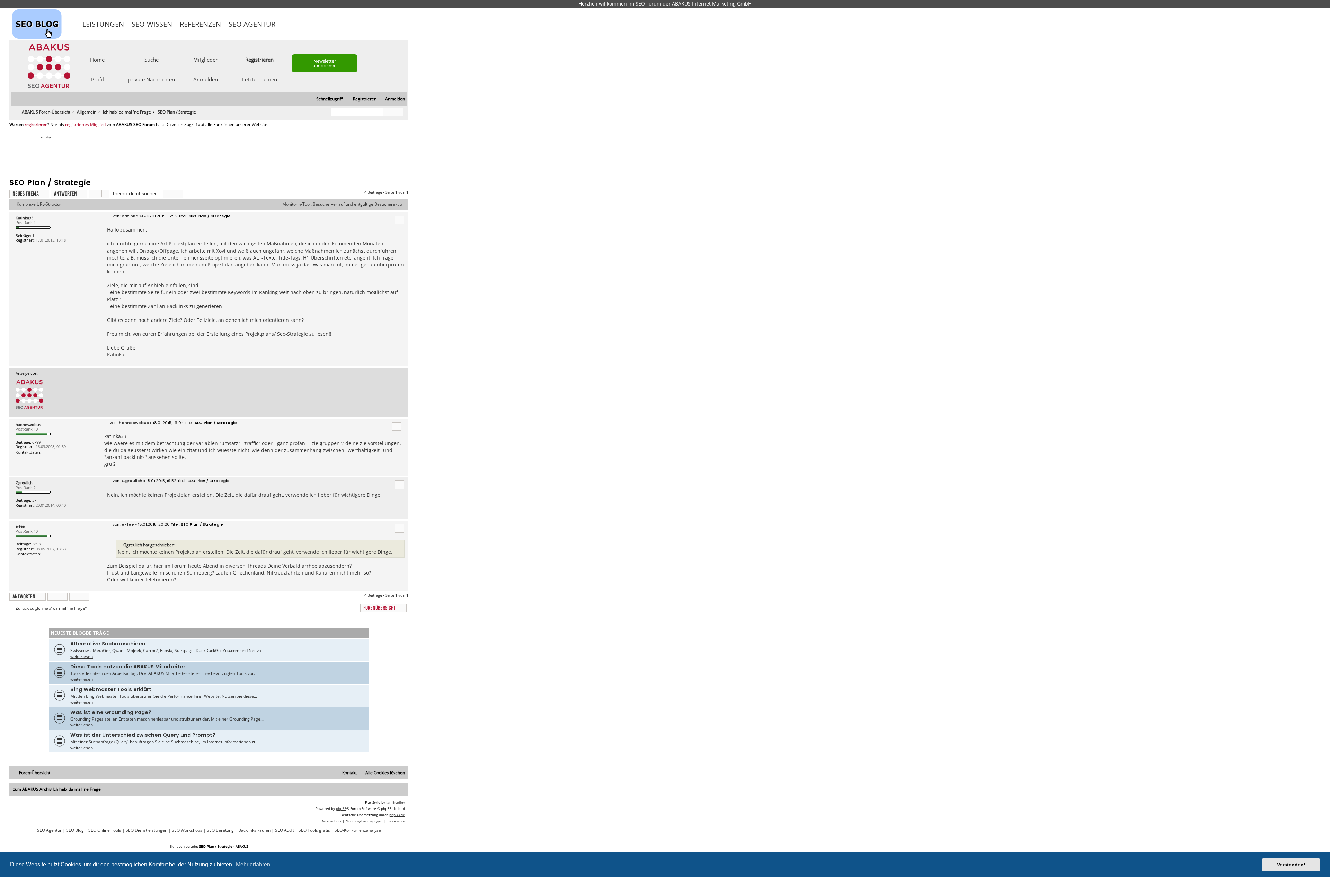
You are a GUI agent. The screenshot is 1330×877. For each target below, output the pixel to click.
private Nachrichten (151, 79)
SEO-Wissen (152, 24)
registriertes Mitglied (85, 124)
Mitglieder (205, 59)
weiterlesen (81, 656)
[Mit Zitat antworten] (399, 220)
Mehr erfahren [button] (253, 864)
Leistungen (103, 24)
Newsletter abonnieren (325, 63)
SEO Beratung (220, 830)
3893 (36, 544)
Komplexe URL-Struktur (39, 204)
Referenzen (200, 24)
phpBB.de (397, 814)
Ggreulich (24, 482)
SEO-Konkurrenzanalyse (358, 830)
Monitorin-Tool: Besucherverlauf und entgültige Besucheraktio (342, 204)
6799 (36, 442)
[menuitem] (392, 99)
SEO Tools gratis (314, 830)
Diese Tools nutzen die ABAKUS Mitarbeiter (127, 666)
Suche (151, 59)
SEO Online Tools (104, 830)
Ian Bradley (395, 802)
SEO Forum (648, 3)
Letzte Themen (259, 79)
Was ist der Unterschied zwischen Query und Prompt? (142, 735)
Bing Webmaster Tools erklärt (110, 689)
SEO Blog (75, 830)
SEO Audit (284, 830)
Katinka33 (24, 218)
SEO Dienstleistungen (146, 830)
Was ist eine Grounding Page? (110, 712)
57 (34, 500)
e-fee (20, 526)
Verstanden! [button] (1291, 864)
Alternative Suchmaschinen (107, 643)
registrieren (36, 124)
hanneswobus (28, 424)
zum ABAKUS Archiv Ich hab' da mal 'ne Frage (57, 789)
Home (97, 59)
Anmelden (205, 79)
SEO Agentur (252, 24)
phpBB (341, 808)
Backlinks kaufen (254, 830)
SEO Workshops (187, 830)
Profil (97, 79)
